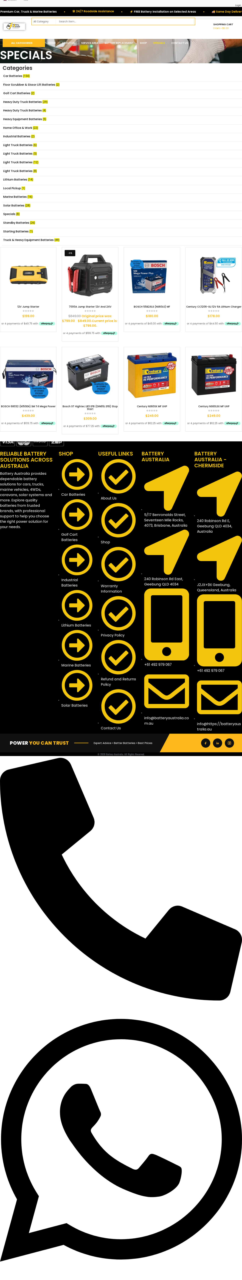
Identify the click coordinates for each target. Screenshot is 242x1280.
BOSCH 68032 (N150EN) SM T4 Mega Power (28, 406)
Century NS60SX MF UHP (152, 406)
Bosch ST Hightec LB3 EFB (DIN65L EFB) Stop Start (90, 408)
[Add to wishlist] (23, 300)
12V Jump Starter (28, 306)
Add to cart (12, 300)
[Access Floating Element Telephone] (121, 999)
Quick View (44, 300)
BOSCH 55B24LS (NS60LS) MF (152, 306)
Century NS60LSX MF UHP (213, 406)
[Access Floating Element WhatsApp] (121, 1278)
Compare (34, 300)
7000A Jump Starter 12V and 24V (90, 306)
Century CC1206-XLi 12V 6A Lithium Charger (213, 306)
